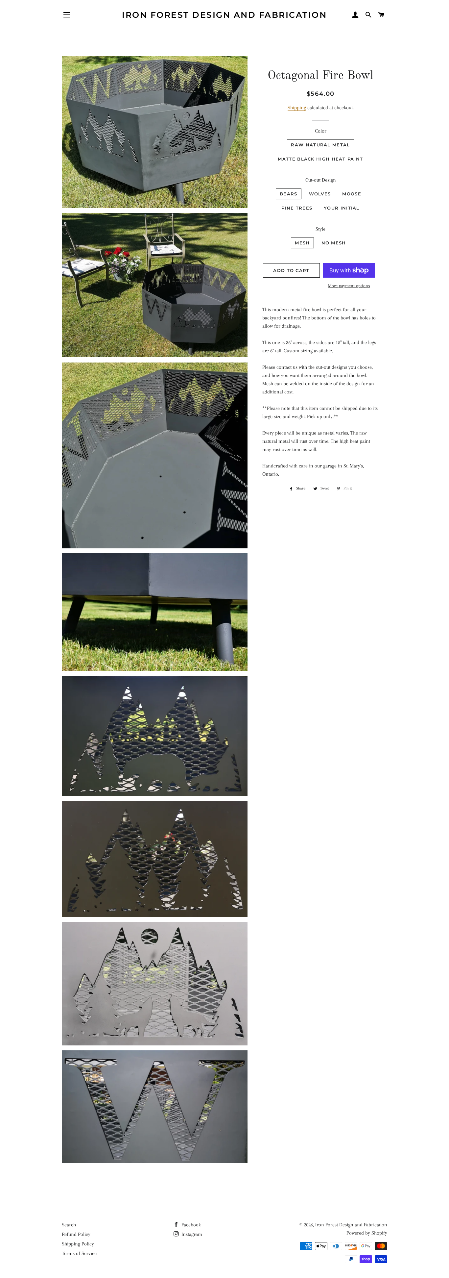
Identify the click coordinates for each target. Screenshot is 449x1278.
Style (320, 229)
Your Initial (342, 208)
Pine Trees (296, 208)
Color (320, 131)
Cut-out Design (320, 180)
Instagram (191, 1234)
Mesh (302, 242)
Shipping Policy (78, 1244)
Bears (288, 193)
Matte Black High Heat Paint (320, 159)
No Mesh (333, 242)
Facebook (190, 1225)
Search (69, 1225)
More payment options (349, 285)
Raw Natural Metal (320, 144)
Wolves (320, 193)
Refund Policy (76, 1234)
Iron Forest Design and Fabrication (224, 15)
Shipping (297, 108)
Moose (351, 193)
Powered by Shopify (366, 1233)
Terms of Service (79, 1253)
